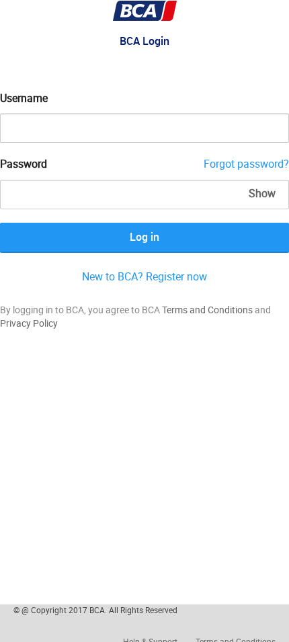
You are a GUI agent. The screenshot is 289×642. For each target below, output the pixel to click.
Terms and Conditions (207, 309)
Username (24, 98)
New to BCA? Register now (144, 276)
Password (23, 163)
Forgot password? (246, 163)
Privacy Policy (29, 323)
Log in (144, 236)
